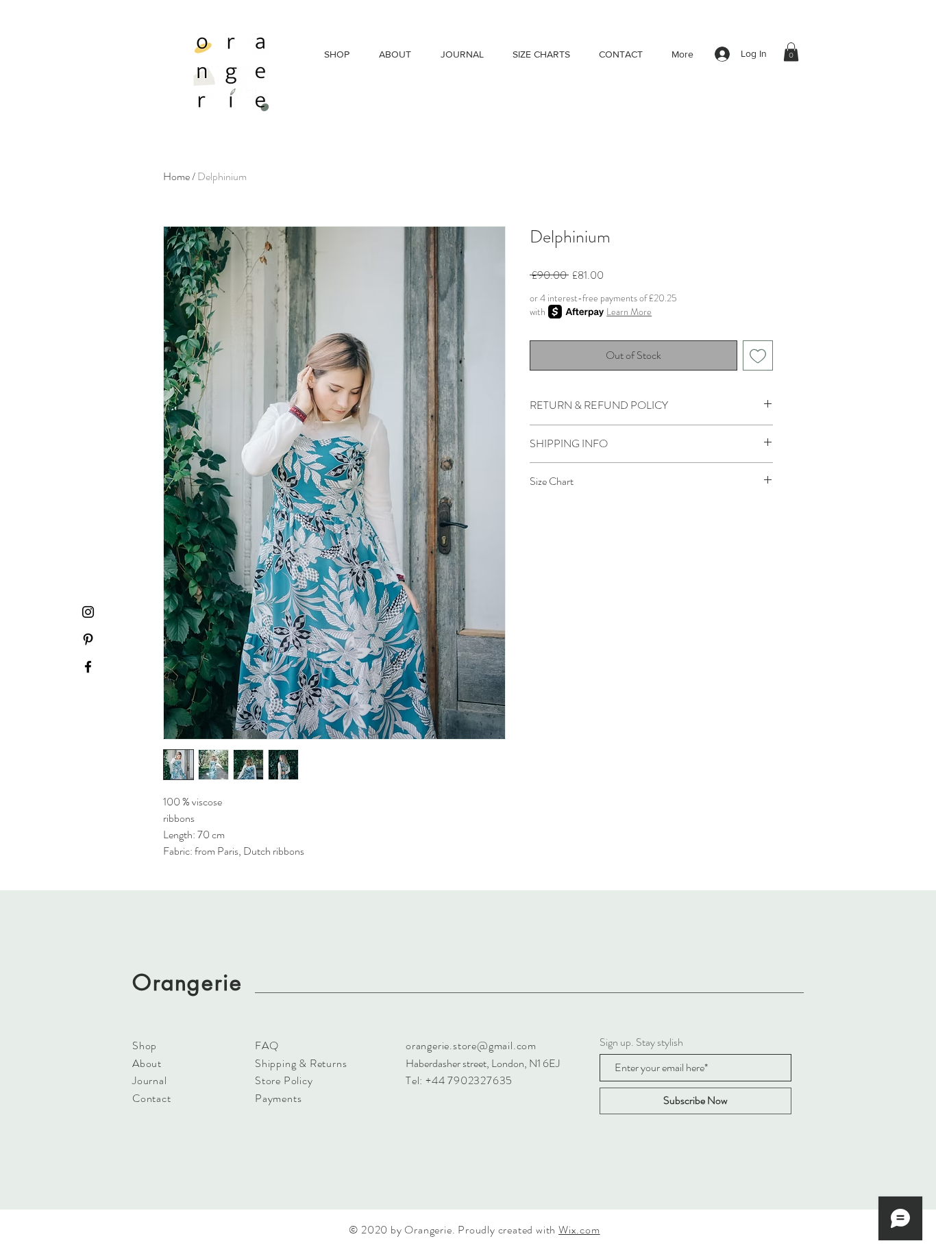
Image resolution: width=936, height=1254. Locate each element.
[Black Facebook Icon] (88, 667)
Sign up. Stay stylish (641, 1042)
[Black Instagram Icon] (88, 612)
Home (176, 176)
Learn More (629, 311)
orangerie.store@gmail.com (471, 1045)
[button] (791, 51)
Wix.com (579, 1230)
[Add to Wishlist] (758, 355)
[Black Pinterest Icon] (88, 639)
